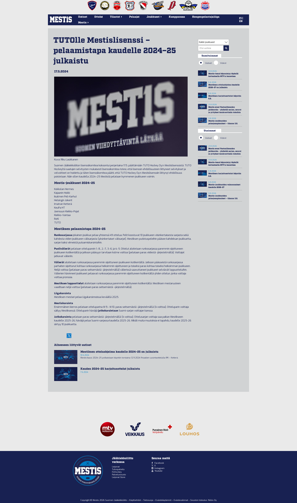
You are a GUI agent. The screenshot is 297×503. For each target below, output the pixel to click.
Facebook (159, 463)
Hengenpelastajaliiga (206, 17)
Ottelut (98, 17)
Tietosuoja (148, 500)
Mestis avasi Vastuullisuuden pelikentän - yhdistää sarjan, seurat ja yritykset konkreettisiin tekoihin (224, 110)
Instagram (159, 468)
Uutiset (82, 17)
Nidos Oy (212, 500)
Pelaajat (134, 17)
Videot (223, 63)
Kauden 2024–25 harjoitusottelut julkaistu (110, 369)
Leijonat (116, 466)
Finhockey (117, 472)
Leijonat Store (118, 477)
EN (241, 21)
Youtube (158, 471)
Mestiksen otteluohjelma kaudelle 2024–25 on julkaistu (119, 352)
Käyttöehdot (135, 500)
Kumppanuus (177, 17)
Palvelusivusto (119, 474)
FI (240, 18)
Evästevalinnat (181, 500)
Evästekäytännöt (163, 500)
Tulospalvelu (118, 469)
